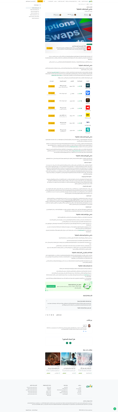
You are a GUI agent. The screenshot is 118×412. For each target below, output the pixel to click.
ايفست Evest (49, 387)
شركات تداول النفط (74, 146)
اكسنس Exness (48, 392)
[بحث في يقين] (44, 1)
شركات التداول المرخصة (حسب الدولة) (71, 1)
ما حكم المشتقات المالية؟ (35, 18)
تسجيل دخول (79, 392)
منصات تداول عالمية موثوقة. (56, 75)
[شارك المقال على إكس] (53, 315)
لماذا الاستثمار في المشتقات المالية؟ (34, 16)
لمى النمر (85, 14)
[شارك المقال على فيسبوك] (49, 315)
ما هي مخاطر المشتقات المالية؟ (34, 14)
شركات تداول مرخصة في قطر (32, 392)
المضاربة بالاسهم (55, 72)
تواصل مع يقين (51, 286)
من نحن (80, 387)
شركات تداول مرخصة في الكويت (32, 391)
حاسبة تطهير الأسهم (64, 391)
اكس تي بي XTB (48, 391)
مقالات (79, 1)
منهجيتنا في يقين (78, 388)
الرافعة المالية (81, 230)
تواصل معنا (79, 391)
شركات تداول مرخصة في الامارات (32, 388)
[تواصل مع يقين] (114, 408)
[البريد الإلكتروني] (83, 331)
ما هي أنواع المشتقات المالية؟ (35, 11)
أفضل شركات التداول (61, 1)
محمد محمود (69, 14)
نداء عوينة (55, 14)
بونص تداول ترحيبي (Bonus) (64, 392)
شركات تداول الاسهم (77, 150)
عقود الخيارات (86, 274)
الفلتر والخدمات (50, 1)
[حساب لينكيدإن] (85, 331)
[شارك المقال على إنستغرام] (51, 315)
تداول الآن (50, 48)
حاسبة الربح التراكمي (65, 388)
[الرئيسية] (90, 1)
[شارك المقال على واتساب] (47, 315)
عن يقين (55, 1)
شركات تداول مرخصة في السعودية (32, 387)
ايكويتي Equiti (49, 395)
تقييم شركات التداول (85, 1)
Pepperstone (49, 388)
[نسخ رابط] (46, 315)
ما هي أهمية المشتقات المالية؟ (34, 9)
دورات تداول (40, 1)
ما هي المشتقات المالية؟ (35, 7)
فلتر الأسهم (66, 387)
